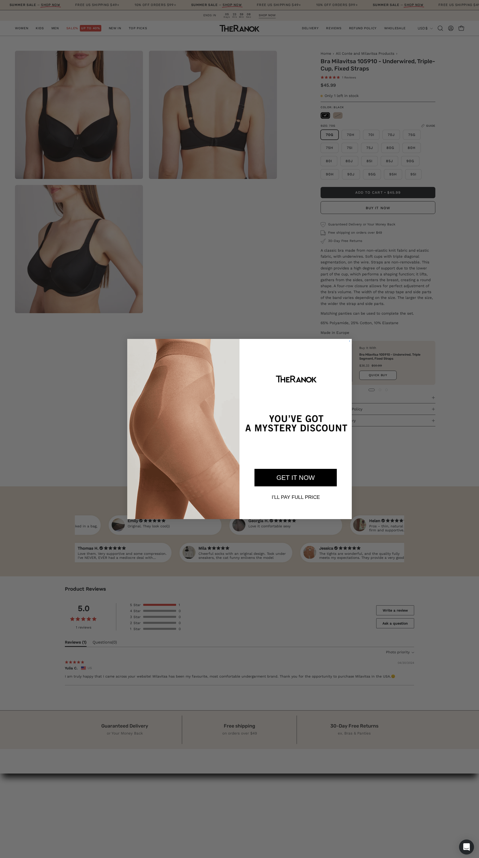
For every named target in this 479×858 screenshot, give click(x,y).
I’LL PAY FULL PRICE (296, 497)
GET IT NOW (295, 477)
